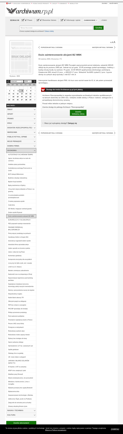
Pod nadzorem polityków (16, 316)
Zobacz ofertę (49, 31)
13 (22, 94)
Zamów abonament (21, 423)
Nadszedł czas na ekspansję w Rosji (20, 274)
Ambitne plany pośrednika (16, 164)
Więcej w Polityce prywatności (55, 430)
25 (13, 100)
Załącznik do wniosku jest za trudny (19, 402)
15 (30, 94)
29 (30, 100)
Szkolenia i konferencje (21, 3)
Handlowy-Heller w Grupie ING (18, 237)
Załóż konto (113, 3)
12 (17, 94)
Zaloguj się (60, 123)
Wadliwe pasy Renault (15, 374)
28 (26, 100)
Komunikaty (63, 3)
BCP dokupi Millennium (16, 174)
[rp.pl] (8, 3)
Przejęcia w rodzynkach (16, 327)
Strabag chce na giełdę (15, 353)
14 (26, 94)
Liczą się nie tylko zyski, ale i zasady (20, 263)
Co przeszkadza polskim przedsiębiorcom (16, 196)
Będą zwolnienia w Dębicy (16, 185)
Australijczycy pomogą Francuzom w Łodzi (20, 169)
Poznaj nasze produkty (41, 3)
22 (30, 97)
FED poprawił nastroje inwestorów (19, 223)
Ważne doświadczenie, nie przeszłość (20, 378)
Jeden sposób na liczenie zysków (19, 248)
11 (13, 94)
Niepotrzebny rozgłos (15, 294)
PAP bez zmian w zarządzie (17, 305)
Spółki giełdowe (13, 349)
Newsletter (74, 3)
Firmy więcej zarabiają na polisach (19, 233)
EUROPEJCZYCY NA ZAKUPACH (19, 220)
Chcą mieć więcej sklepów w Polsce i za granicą (21, 190)
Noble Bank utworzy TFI (16, 297)
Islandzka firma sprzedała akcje (18, 244)
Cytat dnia (11, 205)
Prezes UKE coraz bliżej (16, 323)
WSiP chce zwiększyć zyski (17, 370)
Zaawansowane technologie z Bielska (20, 395)
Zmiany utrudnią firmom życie (17, 406)
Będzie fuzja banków (15, 182)
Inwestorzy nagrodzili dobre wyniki (19, 241)
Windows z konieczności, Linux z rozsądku (19, 383)
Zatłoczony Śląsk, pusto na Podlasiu (20, 399)
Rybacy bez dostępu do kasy (17, 338)
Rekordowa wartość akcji (16, 331)
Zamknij (115, 429)
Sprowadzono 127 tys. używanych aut (20, 346)
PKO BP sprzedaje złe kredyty (18, 309)
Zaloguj (104, 3)
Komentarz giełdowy (15, 256)
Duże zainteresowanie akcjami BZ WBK (21, 216)
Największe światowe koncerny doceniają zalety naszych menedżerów (21, 285)
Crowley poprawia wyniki (16, 201)
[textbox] (56, 28)
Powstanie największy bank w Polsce (20, 320)
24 (9, 100)
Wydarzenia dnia (13, 391)
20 (22, 97)
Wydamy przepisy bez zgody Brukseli (20, 388)
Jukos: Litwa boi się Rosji (16, 252)
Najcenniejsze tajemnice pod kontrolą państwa (20, 279)
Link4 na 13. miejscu (15, 267)
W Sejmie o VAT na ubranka (17, 367)
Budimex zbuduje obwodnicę (17, 178)
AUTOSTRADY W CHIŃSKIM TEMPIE (20, 154)
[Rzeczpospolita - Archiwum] (29, 11)
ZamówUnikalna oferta (78, 113)
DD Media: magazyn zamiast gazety (20, 209)
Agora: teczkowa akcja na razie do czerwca (19, 159)
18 (13, 97)
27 (22, 100)
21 (26, 97)
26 (17, 100)
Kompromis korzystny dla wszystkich (20, 259)
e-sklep (54, 3)
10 (9, 94)
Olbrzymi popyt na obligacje (17, 301)
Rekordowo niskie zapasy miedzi (19, 335)
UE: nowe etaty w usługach (17, 357)
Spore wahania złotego (15, 342)
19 (17, 97)
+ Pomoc (104, 20)
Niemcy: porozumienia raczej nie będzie (21, 290)
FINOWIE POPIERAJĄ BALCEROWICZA (15, 228)
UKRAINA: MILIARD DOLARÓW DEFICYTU (18, 362)
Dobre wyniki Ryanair (15, 212)
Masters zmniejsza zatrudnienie (18, 270)
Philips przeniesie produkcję (17, 312)
